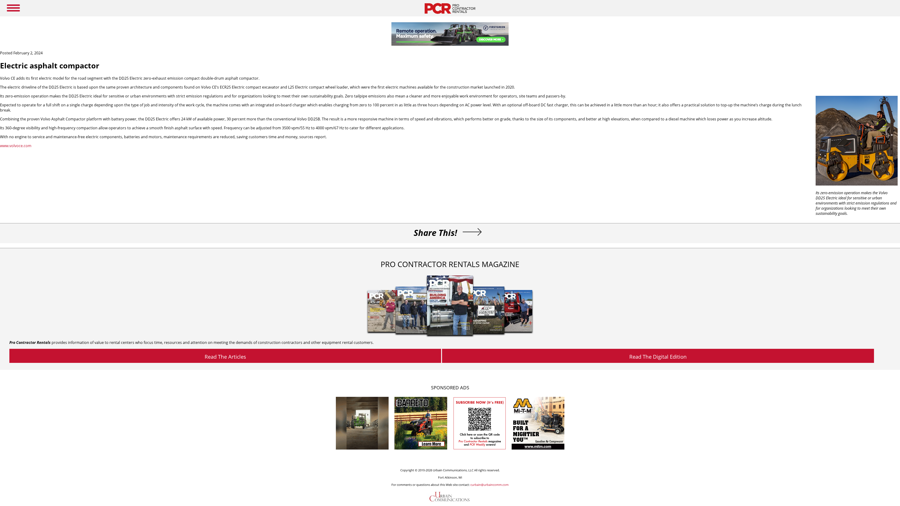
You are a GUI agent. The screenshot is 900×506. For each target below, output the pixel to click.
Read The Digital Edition (658, 356)
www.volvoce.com (15, 145)
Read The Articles (225, 356)
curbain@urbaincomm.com (489, 485)
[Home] (449, 15)
